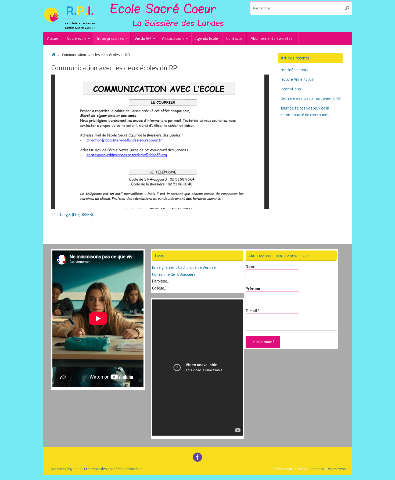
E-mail (252, 310)
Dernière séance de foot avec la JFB (311, 98)
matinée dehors (294, 70)
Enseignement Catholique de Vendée (184, 267)
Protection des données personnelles (113, 468)
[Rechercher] (347, 8)
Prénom (253, 288)
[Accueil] (53, 54)
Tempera (317, 468)
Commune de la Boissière (174, 274)
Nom (250, 266)
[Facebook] (197, 457)
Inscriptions (291, 89)
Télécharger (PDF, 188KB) (72, 214)
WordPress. (337, 468)
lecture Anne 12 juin (297, 79)
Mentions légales (64, 468)
